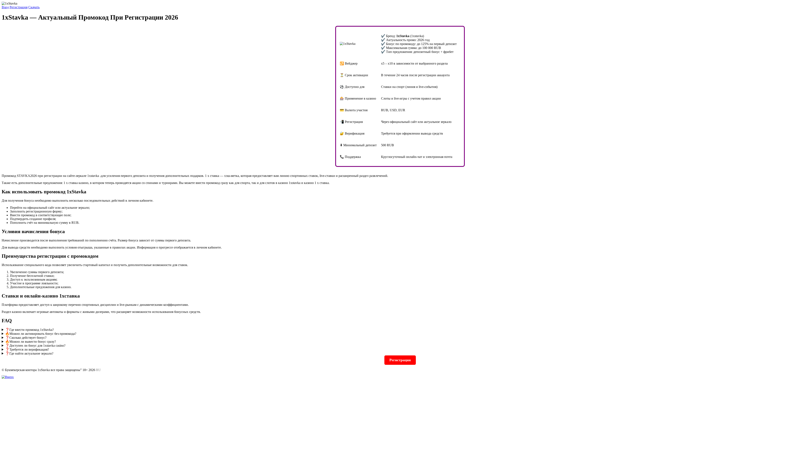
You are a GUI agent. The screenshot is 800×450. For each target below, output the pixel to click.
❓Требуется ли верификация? (27, 349)
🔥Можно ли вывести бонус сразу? (30, 341)
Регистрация (19, 7)
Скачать (34, 7)
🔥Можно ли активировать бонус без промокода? (40, 333)
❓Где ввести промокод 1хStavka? (29, 329)
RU (98, 370)
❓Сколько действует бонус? (25, 337)
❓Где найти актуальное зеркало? (29, 353)
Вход (5, 7)
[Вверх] (8, 377)
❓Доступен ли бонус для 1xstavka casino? (35, 345)
